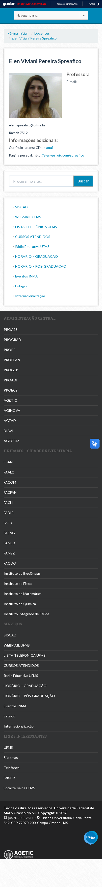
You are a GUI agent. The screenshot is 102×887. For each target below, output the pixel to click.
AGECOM (11, 441)
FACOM (10, 482)
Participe (93, 4)
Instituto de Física (18, 583)
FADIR (9, 513)
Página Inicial (17, 33)
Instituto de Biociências (22, 573)
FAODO (10, 563)
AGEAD (10, 420)
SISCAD (21, 207)
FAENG (9, 533)
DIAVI (8, 431)
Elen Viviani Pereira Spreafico (34, 38)
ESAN (8, 462)
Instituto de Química (20, 604)
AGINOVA (12, 410)
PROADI (10, 380)
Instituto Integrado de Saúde (26, 614)
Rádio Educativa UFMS (32, 246)
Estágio (21, 286)
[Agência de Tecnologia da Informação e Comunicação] (18, 852)
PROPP (10, 350)
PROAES (11, 329)
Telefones (12, 768)
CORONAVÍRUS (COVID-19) (31, 4)
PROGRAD (12, 339)
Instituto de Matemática (23, 593)
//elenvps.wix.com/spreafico (63, 155)
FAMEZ (9, 553)
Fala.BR (9, 778)
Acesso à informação (67, 4)
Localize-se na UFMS (19, 788)
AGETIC (10, 400)
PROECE (11, 390)
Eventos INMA (26, 276)
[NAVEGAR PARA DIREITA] (98, 4)
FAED (8, 523)
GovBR (8, 4)
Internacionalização (30, 296)
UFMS (8, 747)
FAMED (9, 543)
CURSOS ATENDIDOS (32, 237)
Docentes (42, 33)
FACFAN (10, 492)
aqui (49, 147)
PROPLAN (12, 360)
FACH (8, 502)
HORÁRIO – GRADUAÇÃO (36, 256)
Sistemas (11, 757)
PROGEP (11, 370)
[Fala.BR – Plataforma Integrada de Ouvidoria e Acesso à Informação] (90, 837)
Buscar (83, 181)
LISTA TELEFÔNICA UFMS (36, 227)
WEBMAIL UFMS (28, 217)
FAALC (9, 472)
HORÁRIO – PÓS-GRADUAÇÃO (40, 266)
